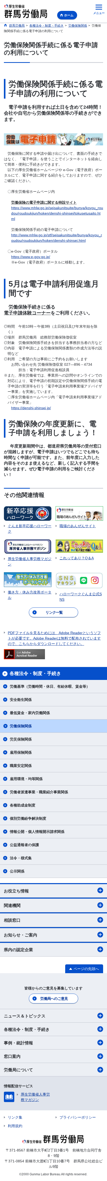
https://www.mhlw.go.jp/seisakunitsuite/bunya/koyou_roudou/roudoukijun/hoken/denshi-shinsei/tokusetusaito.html (57, 213)
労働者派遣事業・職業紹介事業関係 (39, 792)
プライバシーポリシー (77, 1117)
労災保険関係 (21, 739)
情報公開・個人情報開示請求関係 (37, 832)
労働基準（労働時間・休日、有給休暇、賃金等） (50, 686)
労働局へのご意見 (54, 998)
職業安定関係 (21, 766)
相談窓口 (12, 920)
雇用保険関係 (21, 752)
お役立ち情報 (16, 891)
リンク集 (15, 1117)
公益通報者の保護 (24, 845)
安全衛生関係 (21, 700)
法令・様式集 (21, 858)
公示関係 (17, 871)
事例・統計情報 (18, 1043)
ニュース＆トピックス (24, 1016)
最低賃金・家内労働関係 (30, 713)
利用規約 (15, 1126)
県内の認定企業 (18, 950)
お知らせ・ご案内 (20, 935)
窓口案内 (12, 1056)
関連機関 (12, 905)
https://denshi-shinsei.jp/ (31, 408)
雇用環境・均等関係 (26, 779)
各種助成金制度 (22, 805)
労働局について (18, 1070)
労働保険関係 (21, 726)
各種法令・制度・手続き (27, 1029)
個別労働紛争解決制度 (28, 818)
